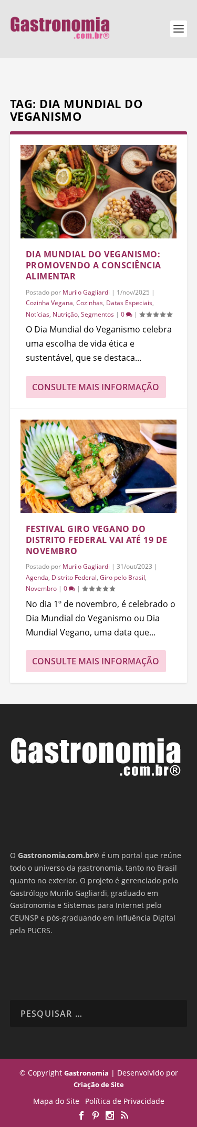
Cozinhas (89, 302)
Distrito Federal (74, 577)
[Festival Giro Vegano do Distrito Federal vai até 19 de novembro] (98, 466)
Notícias (37, 314)
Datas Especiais (129, 302)
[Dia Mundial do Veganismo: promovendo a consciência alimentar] (98, 191)
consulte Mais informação (95, 387)
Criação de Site (99, 1084)
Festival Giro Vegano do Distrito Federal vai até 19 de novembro (97, 540)
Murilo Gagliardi (86, 292)
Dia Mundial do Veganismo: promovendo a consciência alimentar (93, 265)
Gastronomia (86, 1073)
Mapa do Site (56, 1101)
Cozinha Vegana (49, 302)
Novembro (41, 588)
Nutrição (65, 314)
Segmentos (97, 314)
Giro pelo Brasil (122, 577)
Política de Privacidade (124, 1101)
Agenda (37, 577)
